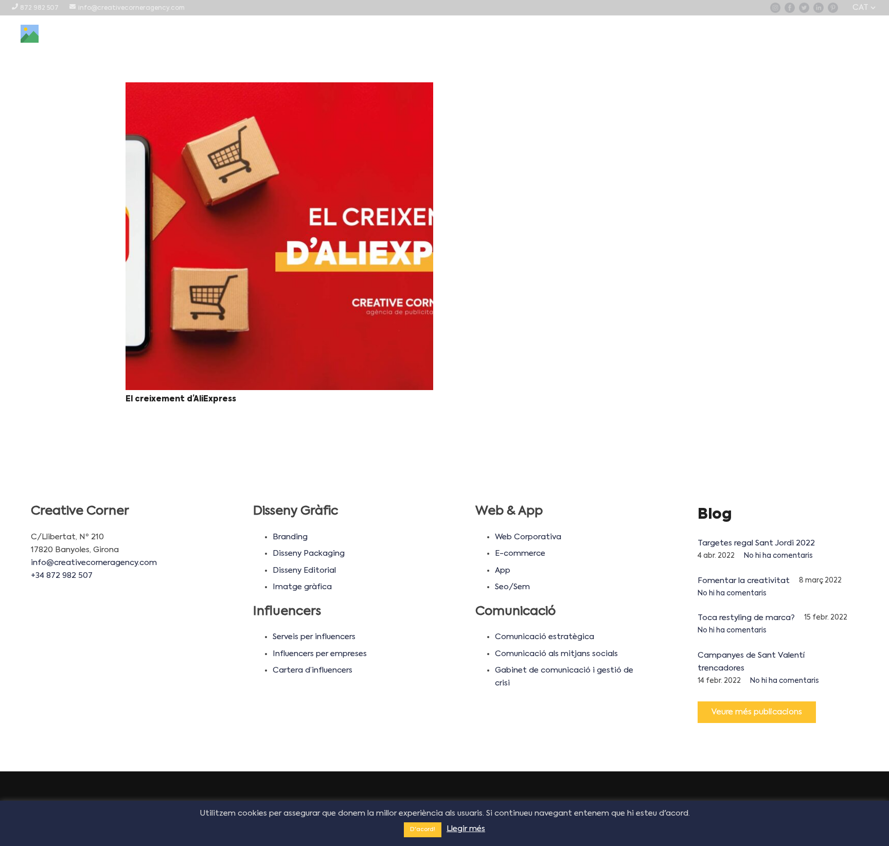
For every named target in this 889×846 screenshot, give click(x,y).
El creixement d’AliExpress (181, 399)
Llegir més (466, 829)
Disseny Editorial (304, 570)
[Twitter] (804, 8)
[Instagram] (775, 8)
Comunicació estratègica (544, 637)
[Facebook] (790, 8)
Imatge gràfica (302, 587)
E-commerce (520, 553)
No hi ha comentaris (778, 556)
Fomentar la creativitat (744, 581)
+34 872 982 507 (62, 575)
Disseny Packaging (309, 553)
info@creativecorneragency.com (94, 563)
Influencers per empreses (320, 654)
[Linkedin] (818, 8)
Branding (290, 537)
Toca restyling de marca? (746, 618)
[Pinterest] (833, 8)
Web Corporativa (528, 537)
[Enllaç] (30, 34)
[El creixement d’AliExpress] (279, 236)
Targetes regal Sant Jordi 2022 (756, 543)
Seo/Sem (512, 587)
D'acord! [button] (422, 830)
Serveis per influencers (314, 637)
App (502, 570)
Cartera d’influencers (312, 670)
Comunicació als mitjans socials (556, 654)
